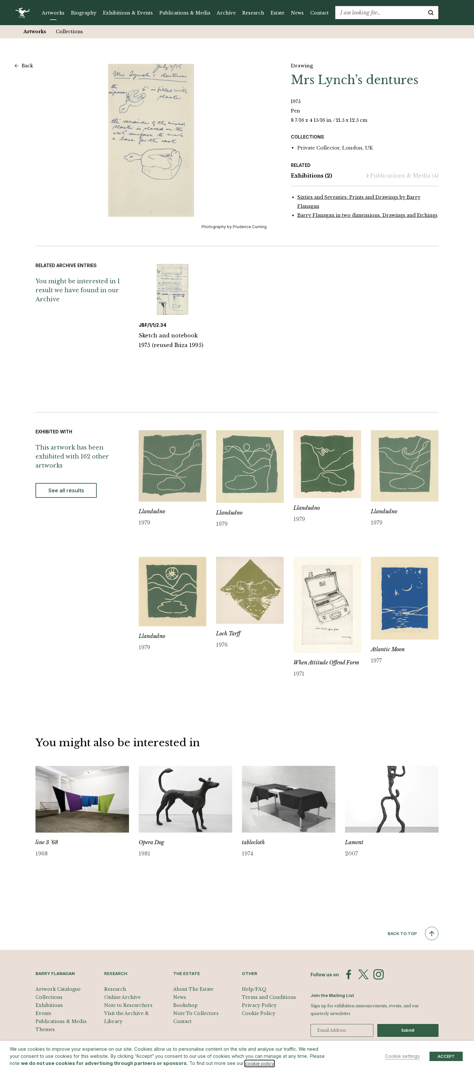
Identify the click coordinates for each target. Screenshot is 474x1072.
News (297, 13)
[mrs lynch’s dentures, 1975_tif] (151, 140)
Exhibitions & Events (128, 13)
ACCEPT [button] (446, 1056)
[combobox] (379, 12)
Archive (226, 13)
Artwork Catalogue (58, 989)
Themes (45, 1029)
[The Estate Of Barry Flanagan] (25, 12)
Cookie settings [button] (402, 1056)
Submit (407, 1030)
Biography (83, 13)
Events (43, 1013)
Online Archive (122, 997)
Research (253, 13)
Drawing (302, 66)
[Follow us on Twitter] (363, 974)
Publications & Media (184, 13)
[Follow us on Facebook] (348, 974)
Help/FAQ (254, 989)
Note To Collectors (196, 1013)
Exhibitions (311, 175)
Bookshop (185, 1005)
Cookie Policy (258, 1013)
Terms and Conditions (269, 997)
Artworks (53, 13)
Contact (319, 13)
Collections (69, 31)
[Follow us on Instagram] (378, 974)
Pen (295, 111)
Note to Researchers (128, 1005)
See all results (66, 490)
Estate (277, 13)
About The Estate (193, 989)
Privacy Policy (259, 1005)
